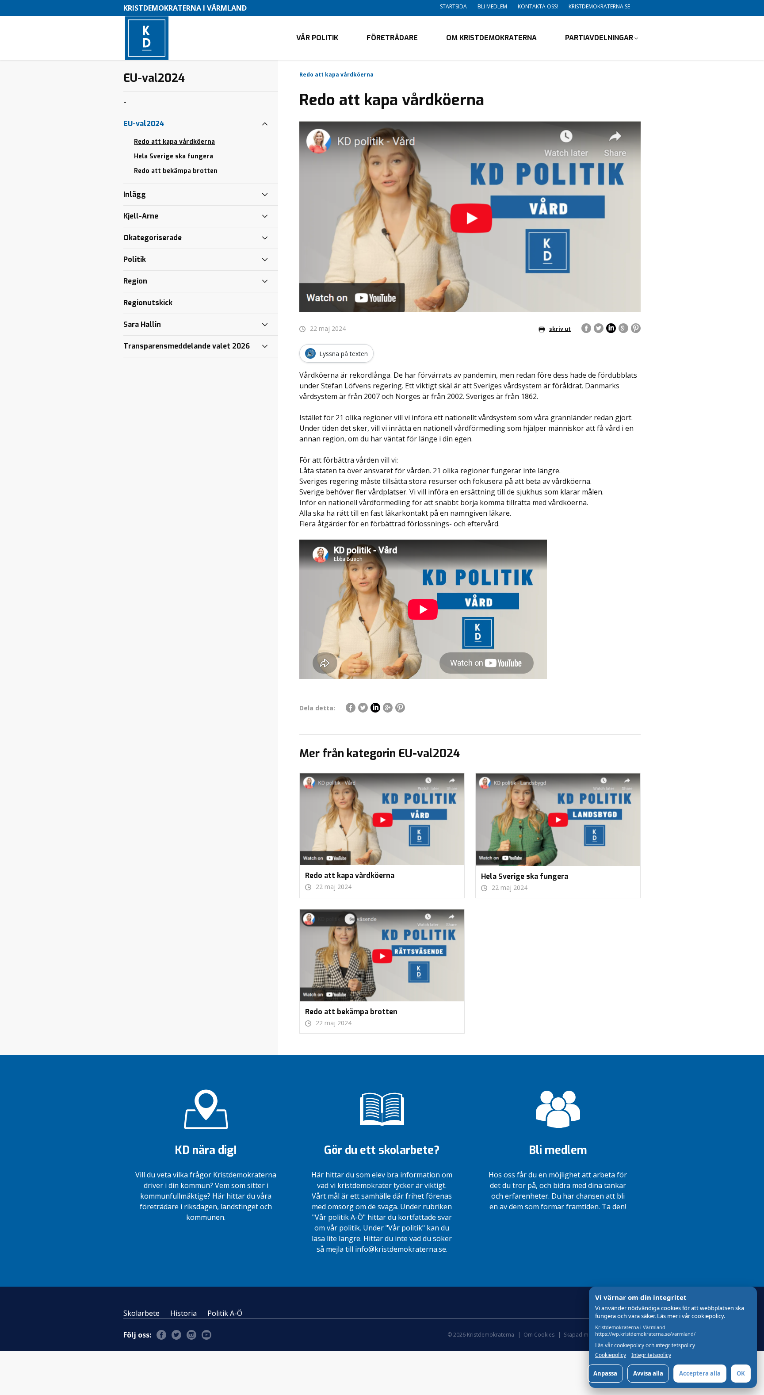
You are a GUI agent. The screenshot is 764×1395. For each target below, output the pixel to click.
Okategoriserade (152, 237)
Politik (134, 259)
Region (135, 281)
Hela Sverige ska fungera (173, 156)
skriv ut (560, 329)
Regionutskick (147, 302)
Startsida (453, 6)
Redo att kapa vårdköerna (174, 142)
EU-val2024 (143, 123)
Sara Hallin (142, 324)
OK (741, 1373)
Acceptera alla (700, 1373)
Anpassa (605, 1373)
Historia (183, 1313)
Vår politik (317, 37)
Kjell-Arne (140, 216)
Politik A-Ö (224, 1313)
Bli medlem (492, 6)
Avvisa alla (648, 1373)
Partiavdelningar (599, 37)
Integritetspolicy (651, 1355)
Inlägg (134, 194)
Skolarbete (141, 1313)
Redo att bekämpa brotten (176, 171)
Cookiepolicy (610, 1355)
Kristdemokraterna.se (599, 6)
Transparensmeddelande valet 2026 (186, 346)
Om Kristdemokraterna (491, 37)
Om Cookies (538, 1334)
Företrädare (392, 37)
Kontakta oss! (538, 6)
